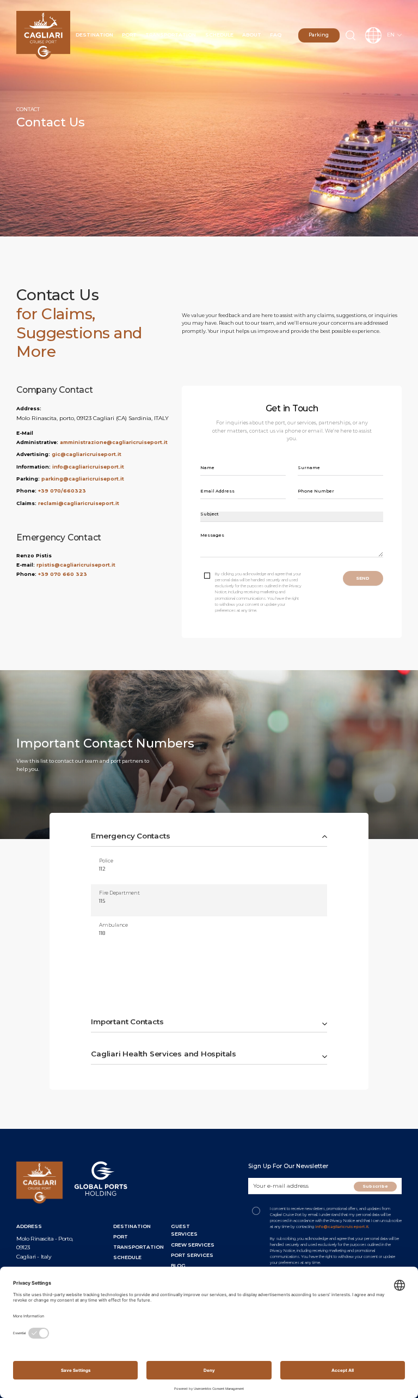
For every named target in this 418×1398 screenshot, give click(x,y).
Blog (178, 1265)
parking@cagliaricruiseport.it (82, 479)
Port (129, 35)
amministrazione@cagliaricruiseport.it (114, 442)
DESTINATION (132, 1226)
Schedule (219, 35)
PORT (120, 1236)
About (251, 35)
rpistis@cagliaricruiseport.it (75, 565)
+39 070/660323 (62, 491)
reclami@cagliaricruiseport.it (78, 503)
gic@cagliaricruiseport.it (86, 454)
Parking (319, 35)
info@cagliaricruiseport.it (88, 467)
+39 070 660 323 (62, 574)
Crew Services (192, 1245)
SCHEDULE (127, 1257)
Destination (94, 35)
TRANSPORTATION (138, 1247)
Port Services (192, 1255)
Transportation (170, 35)
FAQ (275, 35)
